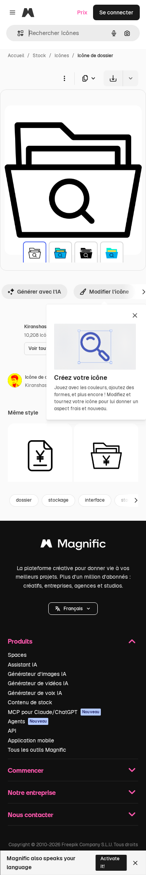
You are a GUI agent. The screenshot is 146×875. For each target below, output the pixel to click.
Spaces (17, 654)
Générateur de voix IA (35, 693)
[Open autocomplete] (17, 33)
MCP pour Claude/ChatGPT (53, 712)
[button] (73, 608)
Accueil (16, 55)
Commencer (26, 770)
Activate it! (110, 862)
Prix (82, 12)
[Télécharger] (113, 78)
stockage (58, 500)
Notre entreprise (32, 792)
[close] (135, 316)
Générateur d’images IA (37, 673)
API (12, 730)
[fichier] (40, 456)
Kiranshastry (39, 385)
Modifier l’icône (109, 291)
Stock (39, 55)
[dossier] (34, 253)
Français (73, 609)
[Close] (135, 863)
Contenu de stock (30, 702)
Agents (27, 721)
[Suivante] (136, 500)
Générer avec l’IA (39, 291)
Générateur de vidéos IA (38, 683)
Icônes (62, 55)
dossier (24, 500)
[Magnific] (73, 545)
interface (95, 500)
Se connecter (116, 12)
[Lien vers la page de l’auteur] (15, 381)
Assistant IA (22, 664)
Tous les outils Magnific (37, 749)
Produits (20, 641)
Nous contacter (30, 814)
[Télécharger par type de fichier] (89, 78)
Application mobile (31, 740)
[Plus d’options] (64, 78)
